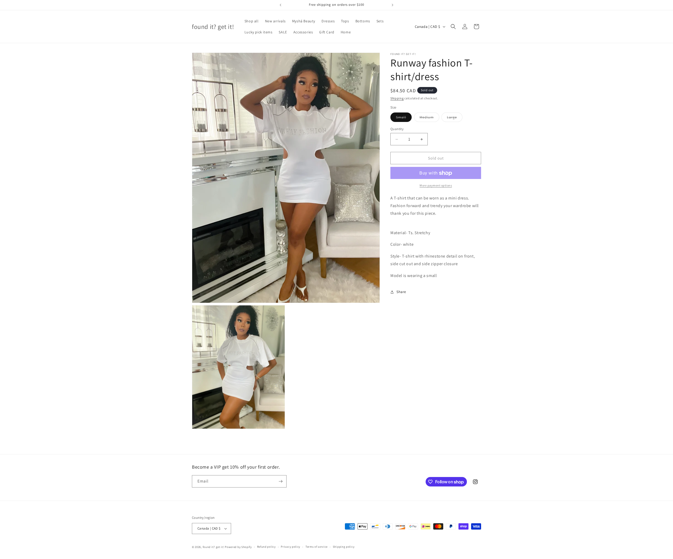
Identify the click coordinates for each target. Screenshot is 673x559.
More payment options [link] (436, 186)
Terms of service (316, 546)
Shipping (397, 98)
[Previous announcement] (280, 5)
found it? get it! (213, 547)
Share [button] (401, 291)
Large (454, 118)
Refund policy (266, 546)
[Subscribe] (280, 481)
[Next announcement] (392, 5)
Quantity (397, 129)
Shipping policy (344, 546)
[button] (453, 26)
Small (404, 118)
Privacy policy (290, 546)
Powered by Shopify (238, 547)
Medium (429, 118)
